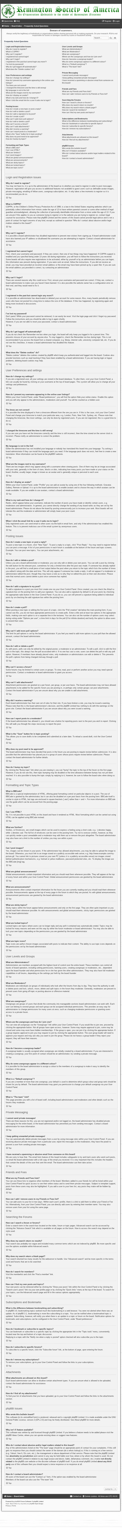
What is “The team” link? (72, 67)
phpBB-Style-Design (36, 1503)
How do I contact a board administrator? (78, 158)
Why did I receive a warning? (17, 129)
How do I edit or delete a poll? (18, 121)
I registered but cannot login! (17, 57)
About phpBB (80, 1420)
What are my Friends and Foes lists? (76, 91)
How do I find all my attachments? (75, 140)
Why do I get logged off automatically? (21, 67)
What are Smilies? (13, 153)
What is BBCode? (13, 148)
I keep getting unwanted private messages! (79, 78)
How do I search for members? (74, 110)
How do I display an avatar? (17, 95)
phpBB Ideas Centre (14, 1435)
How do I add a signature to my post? (21, 114)
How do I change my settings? (18, 78)
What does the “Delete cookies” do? (20, 69)
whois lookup (74, 1450)
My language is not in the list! (17, 90)
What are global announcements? (19, 158)
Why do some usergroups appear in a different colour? (84, 62)
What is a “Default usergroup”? (74, 64)
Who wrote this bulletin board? (74, 148)
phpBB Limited (78, 1417)
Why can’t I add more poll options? (20, 119)
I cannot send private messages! (75, 75)
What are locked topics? (15, 165)
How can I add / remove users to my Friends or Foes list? (85, 94)
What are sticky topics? (15, 163)
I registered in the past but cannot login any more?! (26, 62)
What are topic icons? (14, 168)
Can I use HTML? (13, 150)
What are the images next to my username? (23, 93)
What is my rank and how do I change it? (22, 98)
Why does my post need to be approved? (22, 137)
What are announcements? (17, 160)
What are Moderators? (71, 52)
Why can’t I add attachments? (17, 127)
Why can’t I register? (14, 54)
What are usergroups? (71, 54)
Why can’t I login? (13, 59)
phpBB (51, 454)
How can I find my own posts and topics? (78, 112)
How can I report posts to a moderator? (21, 132)
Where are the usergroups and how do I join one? (82, 57)
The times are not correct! (16, 85)
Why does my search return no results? (77, 105)
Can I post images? (13, 155)
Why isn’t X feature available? (74, 151)
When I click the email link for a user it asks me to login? (28, 100)
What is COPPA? (12, 52)
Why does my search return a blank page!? (79, 108)
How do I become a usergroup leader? (77, 59)
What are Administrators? (72, 49)
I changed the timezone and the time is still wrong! (26, 88)
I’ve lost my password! (15, 64)
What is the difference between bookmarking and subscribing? (87, 121)
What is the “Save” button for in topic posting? (24, 134)
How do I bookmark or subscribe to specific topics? (82, 124)
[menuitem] (17, 21)
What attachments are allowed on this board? (80, 137)
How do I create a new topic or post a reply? (23, 109)
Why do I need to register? (16, 49)
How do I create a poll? (15, 116)
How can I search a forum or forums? (77, 103)
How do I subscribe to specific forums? (77, 126)
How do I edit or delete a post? (18, 111)
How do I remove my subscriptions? (76, 129)
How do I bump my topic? (16, 139)
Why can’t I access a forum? (17, 124)
